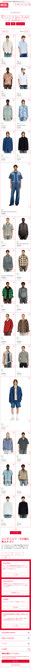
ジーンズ (7, 553)
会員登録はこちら (15, 592)
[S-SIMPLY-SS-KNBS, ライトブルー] (23, 77)
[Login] (22, 4)
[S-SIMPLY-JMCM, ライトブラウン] (7, 356)
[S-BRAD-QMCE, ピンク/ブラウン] (7, 77)
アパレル (7, 9)
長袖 (8, 23)
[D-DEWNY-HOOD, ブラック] (23, 141)
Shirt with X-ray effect (21, 125)
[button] (15, 1)
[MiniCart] (26, 4)
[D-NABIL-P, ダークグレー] (23, 442)
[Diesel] (4, 5)
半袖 (13, 23)
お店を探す (15, 607)
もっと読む (15, 574)
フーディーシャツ (5, 157)
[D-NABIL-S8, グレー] (7, 228)
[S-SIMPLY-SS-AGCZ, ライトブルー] (23, 45)
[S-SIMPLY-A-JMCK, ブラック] (23, 506)
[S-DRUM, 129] (23, 260)
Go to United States (15, 665)
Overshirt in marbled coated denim (8, 275)
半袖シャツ (3, 61)
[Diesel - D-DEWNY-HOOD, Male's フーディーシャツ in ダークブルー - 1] (15, 400)
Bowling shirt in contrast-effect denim (9, 211)
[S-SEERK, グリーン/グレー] (23, 356)
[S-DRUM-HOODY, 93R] (23, 324)
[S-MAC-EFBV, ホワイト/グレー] (7, 45)
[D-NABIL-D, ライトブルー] (7, 474)
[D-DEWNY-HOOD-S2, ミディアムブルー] (7, 260)
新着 (6, 557)
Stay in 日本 (15, 661)
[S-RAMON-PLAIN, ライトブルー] (23, 109)
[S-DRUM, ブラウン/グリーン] (7, 292)
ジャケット (18, 553)
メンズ (3, 9)
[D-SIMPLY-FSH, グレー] (23, 228)
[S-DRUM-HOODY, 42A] (7, 324)
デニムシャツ (20, 23)
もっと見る (15, 532)
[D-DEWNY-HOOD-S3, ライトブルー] (7, 109)
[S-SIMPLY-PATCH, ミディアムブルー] (7, 442)
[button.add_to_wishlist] (14, 36)
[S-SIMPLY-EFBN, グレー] (23, 292)
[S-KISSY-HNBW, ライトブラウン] (23, 474)
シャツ (10, 9)
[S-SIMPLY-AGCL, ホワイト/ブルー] (7, 506)
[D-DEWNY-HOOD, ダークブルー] (7, 141)
